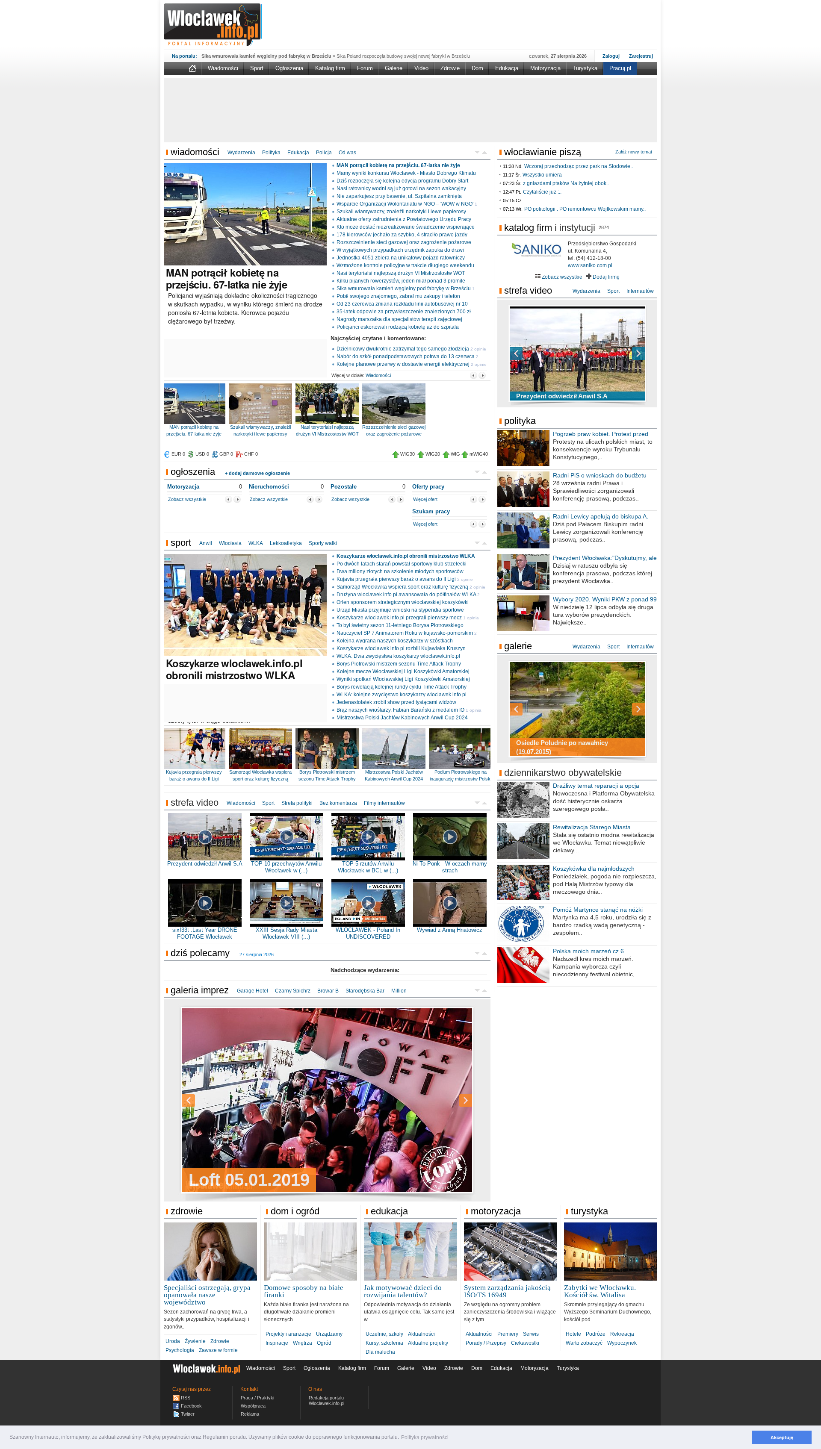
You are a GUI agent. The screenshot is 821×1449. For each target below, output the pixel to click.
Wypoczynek (622, 1343)
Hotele (573, 1334)
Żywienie (195, 1341)
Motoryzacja (545, 68)
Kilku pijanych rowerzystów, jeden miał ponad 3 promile (401, 281)
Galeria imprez (200, 990)
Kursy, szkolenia (384, 1343)
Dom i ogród (295, 1211)
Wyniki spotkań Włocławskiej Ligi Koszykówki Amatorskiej (403, 679)
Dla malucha (380, 1352)
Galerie (393, 68)
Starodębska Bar (365, 991)
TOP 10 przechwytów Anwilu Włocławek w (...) (286, 867)
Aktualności (421, 1334)
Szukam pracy (431, 511)
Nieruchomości (269, 486)
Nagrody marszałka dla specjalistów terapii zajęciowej (399, 319)
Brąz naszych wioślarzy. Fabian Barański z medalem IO (400, 710)
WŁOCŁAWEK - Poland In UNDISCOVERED (368, 933)
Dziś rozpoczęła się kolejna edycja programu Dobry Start (402, 181)
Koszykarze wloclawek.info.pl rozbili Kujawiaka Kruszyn (401, 648)
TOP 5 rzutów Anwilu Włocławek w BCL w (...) (368, 867)
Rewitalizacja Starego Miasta (592, 827)
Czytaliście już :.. (542, 192)
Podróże (595, 1334)
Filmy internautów (384, 803)
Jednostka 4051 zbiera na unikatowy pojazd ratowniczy (401, 258)
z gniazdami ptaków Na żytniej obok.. (566, 183)
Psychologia (179, 1350)
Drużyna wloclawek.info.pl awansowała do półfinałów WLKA (406, 595)
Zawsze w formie (218, 1350)
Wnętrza (302, 1343)
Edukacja (506, 68)
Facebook (191, 1405)
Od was (347, 153)
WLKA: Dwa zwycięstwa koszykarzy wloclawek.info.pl (398, 656)
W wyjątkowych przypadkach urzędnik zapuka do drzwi (400, 250)
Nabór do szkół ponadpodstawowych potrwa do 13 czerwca (406, 356)
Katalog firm (330, 68)
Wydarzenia (241, 153)
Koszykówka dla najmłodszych (594, 868)
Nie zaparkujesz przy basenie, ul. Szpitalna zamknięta (399, 196)
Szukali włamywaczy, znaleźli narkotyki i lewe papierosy (401, 212)
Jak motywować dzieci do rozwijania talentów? (403, 1291)
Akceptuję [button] (782, 1437)
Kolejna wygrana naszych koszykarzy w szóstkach (395, 641)
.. (526, 200)
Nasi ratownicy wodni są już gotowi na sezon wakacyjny (401, 188)
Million (399, 991)
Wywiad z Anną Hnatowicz (449, 930)
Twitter (188, 1414)
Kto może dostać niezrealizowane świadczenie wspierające (406, 227)
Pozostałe (344, 486)
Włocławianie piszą (542, 152)
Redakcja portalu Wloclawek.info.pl (326, 1400)
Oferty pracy (428, 486)
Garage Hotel (252, 991)
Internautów (640, 291)
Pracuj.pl (620, 68)
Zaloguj (611, 56)
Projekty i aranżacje (288, 1334)
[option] (327, 1100)
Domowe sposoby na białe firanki (303, 1291)
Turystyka (585, 68)
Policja (324, 153)
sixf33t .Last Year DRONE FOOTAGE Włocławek (204, 933)
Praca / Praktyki (257, 1397)
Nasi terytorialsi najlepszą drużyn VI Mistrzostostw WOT (401, 273)
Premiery (507, 1334)
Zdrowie (450, 68)
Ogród (324, 1343)
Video (421, 68)
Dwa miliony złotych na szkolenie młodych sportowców (400, 571)
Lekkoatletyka (286, 543)
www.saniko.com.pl (590, 265)
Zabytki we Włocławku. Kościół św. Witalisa (600, 1291)
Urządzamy (329, 1334)
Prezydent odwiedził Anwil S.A (204, 863)
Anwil (205, 543)
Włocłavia (230, 543)
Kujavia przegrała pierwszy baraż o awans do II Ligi (396, 579)
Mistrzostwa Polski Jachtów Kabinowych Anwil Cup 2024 (402, 718)
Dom (477, 68)
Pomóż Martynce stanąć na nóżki (598, 909)
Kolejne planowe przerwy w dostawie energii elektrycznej (403, 364)
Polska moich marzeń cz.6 (588, 951)
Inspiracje (277, 1343)
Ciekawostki (525, 1343)
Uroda (172, 1341)
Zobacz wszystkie (187, 499)
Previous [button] (203, 1100)
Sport (256, 68)
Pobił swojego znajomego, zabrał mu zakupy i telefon (398, 296)
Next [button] (450, 1100)
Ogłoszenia (289, 68)
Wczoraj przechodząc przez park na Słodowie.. (578, 166)
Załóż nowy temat (633, 151)
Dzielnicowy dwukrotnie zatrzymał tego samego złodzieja (403, 349)
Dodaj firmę (605, 277)
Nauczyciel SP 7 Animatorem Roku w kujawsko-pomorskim (405, 633)
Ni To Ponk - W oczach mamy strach (450, 867)
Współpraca (253, 1405)
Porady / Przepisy (486, 1343)
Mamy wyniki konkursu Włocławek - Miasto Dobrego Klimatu (406, 173)
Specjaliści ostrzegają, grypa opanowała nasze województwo (207, 1295)
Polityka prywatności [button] (425, 1437)
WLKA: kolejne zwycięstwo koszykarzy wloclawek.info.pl (402, 695)
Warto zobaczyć (584, 1343)
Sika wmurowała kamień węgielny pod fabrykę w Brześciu (404, 289)
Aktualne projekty (428, 1343)
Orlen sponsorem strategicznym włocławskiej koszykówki (403, 602)
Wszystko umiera (542, 175)
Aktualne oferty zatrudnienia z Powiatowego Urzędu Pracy (404, 219)
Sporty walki (323, 543)
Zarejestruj (641, 56)
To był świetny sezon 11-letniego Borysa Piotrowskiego (400, 625)
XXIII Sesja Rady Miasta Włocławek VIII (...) (286, 933)
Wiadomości (223, 68)
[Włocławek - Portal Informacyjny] (213, 24)
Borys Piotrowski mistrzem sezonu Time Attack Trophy (399, 664)
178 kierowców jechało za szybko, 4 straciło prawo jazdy (402, 235)
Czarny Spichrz (292, 991)
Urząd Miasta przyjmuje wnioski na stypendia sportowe (400, 610)
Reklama (250, 1414)
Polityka (271, 153)
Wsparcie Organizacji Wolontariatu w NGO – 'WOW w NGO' (405, 204)
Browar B (328, 991)
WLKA (255, 543)
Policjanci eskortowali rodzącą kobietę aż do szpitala (398, 327)
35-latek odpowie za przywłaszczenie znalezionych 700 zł (404, 312)
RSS (185, 1397)
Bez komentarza (338, 803)
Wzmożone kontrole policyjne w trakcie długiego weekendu (405, 265)
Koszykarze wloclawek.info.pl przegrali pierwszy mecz (399, 618)
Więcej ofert (425, 499)
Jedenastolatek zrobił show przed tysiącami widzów (396, 702)
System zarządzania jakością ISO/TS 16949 (507, 1291)
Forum (365, 68)
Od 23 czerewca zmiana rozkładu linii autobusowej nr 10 (402, 304)
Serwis (531, 1334)
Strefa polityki (297, 803)
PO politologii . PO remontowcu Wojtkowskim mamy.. (585, 209)
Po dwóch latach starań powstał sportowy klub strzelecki (402, 564)
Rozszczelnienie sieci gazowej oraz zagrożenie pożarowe (404, 242)
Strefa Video (528, 290)
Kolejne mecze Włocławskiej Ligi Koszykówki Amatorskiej (403, 671)
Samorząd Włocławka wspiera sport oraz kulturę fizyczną (402, 587)
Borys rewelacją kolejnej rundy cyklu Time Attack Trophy (402, 687)
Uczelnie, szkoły (384, 1334)
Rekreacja (622, 1334)
